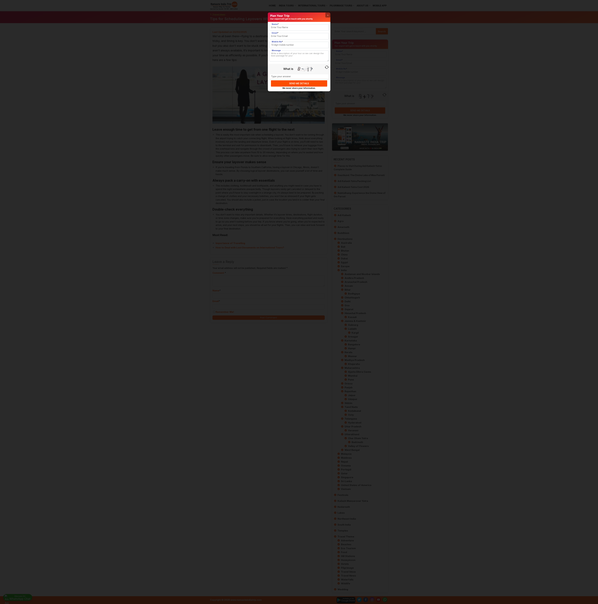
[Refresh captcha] (327, 67)
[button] (327, 15)
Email (275, 33)
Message (276, 50)
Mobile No (277, 41)
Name (275, 24)
